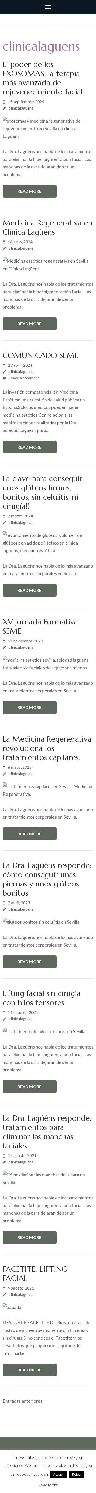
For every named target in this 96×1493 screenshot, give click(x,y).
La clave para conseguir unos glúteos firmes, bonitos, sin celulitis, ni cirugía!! (42, 492)
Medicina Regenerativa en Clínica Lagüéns (47, 227)
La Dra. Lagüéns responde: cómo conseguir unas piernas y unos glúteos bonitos (47, 879)
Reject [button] (76, 1474)
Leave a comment (24, 377)
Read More (29, 191)
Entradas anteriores (22, 1401)
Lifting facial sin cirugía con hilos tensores (42, 998)
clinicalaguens (21, 107)
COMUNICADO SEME (40, 355)
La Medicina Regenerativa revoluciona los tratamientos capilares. (47, 748)
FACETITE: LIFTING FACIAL (35, 1273)
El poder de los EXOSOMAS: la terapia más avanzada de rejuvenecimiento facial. (43, 78)
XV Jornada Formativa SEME (40, 626)
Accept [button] (58, 1474)
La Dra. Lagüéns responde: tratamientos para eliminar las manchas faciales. (47, 1131)
